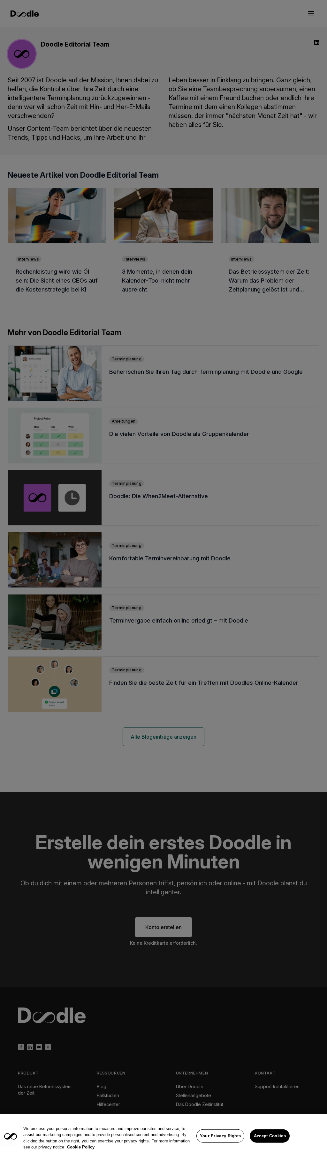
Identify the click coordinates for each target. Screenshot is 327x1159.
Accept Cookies (270, 1135)
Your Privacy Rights (220, 1135)
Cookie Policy (81, 1147)
